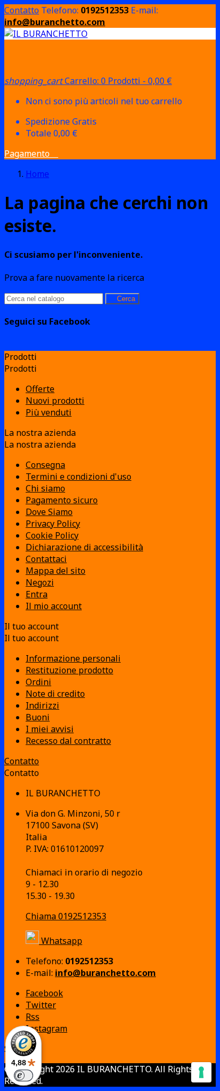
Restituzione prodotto (69, 670)
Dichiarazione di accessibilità (84, 547)
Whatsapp (60, 941)
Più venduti (49, 412)
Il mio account (54, 606)
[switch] (23, 1075)
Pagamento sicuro (62, 500)
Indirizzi (42, 705)
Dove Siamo (49, 512)
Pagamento (31, 153)
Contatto (21, 10)
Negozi (40, 582)
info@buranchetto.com (54, 22)
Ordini (38, 682)
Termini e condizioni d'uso (78, 476)
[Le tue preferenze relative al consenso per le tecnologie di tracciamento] (201, 1072)
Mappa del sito (55, 571)
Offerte (40, 389)
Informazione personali (73, 658)
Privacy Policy (53, 523)
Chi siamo (45, 488)
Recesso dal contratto (68, 741)
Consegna (45, 465)
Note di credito (55, 694)
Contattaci (46, 559)
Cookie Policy (52, 535)
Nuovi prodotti (55, 400)
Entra (37, 594)
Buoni (38, 717)
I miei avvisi (50, 729)
